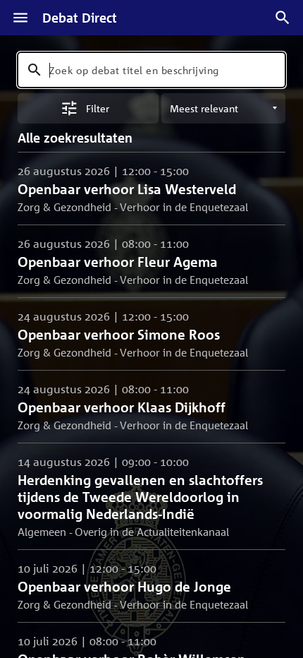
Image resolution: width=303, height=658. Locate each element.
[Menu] (20, 18)
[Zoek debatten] (282, 18)
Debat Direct (79, 17)
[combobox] (151, 70)
